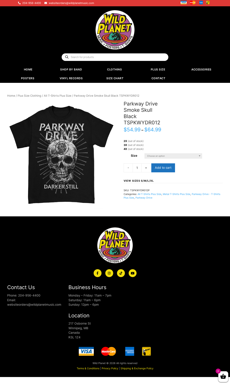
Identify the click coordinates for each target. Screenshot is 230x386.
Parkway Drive (143, 197)
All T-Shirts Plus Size (57, 95)
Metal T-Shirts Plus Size (176, 194)
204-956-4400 (31, 3)
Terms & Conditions (88, 368)
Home (11, 95)
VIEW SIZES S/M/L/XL (139, 180)
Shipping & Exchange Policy (137, 368)
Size (134, 155)
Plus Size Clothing (29, 95)
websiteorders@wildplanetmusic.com (71, 3)
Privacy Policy (110, 368)
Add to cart (163, 167)
